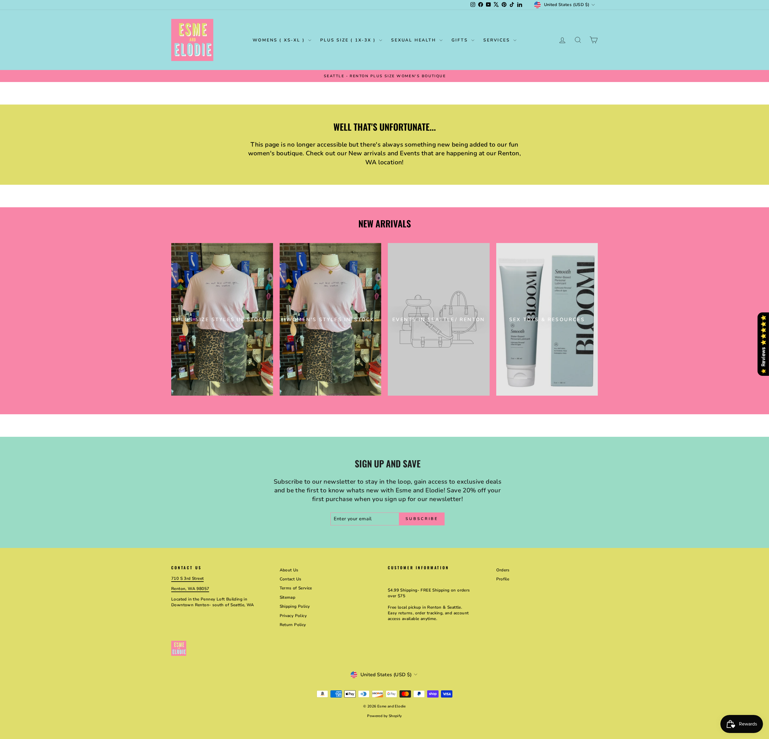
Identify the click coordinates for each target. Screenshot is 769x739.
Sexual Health (414, 40)
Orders (503, 570)
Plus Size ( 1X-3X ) (349, 40)
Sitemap (288, 597)
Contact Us (291, 579)
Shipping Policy (295, 606)
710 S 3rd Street (187, 578)
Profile (502, 579)
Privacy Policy (293, 616)
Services (497, 40)
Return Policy (293, 625)
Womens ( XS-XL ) (280, 40)
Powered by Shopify (384, 715)
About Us (289, 570)
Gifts (460, 40)
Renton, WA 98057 (190, 589)
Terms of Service (296, 588)
